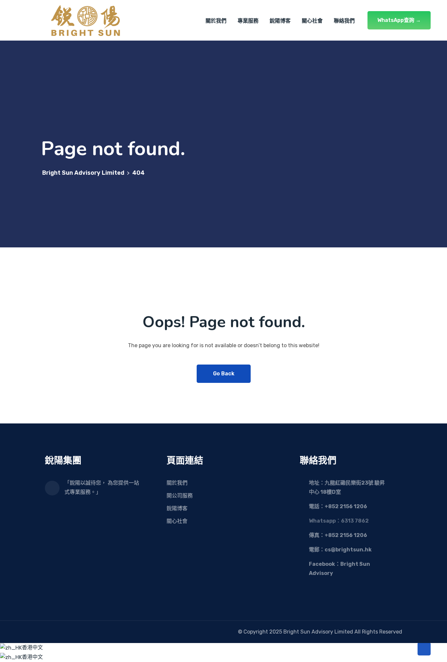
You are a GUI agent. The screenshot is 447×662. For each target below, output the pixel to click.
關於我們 (216, 21)
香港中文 (32, 647)
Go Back (223, 373)
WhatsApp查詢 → (399, 20)
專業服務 (248, 21)
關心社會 (312, 21)
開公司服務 (180, 495)
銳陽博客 (280, 21)
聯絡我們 (344, 21)
